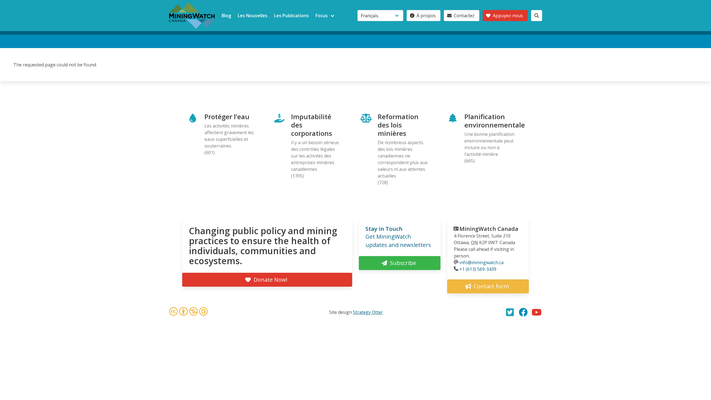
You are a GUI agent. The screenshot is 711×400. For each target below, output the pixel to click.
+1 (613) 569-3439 (477, 269)
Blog (226, 15)
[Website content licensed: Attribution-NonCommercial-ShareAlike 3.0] (188, 312)
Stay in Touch (383, 228)
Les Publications (291, 15)
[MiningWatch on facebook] (523, 312)
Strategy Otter (368, 312)
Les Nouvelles (252, 15)
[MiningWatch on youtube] (536, 312)
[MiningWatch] (192, 15)
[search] (536, 15)
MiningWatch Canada (488, 228)
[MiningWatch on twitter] (509, 312)
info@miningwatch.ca (481, 262)
